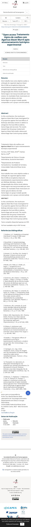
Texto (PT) (15, 21)
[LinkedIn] (15, 495)
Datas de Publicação (8, 73)
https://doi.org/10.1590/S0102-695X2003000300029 (15, 26)
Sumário (18, 18)
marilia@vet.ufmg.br (8, 412)
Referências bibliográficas (10, 69)
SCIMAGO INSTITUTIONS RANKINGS (16, 52)
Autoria (15, 49)
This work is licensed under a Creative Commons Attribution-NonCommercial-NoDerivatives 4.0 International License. (14, 435)
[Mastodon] (13, 495)
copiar (15, 29)
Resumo (4, 21)
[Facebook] (17, 495)
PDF (25, 21)
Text (4, 66)
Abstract (5, 62)
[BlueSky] (12, 495)
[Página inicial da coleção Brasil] (15, 484)
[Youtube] (19, 495)
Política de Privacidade (12, 524)
